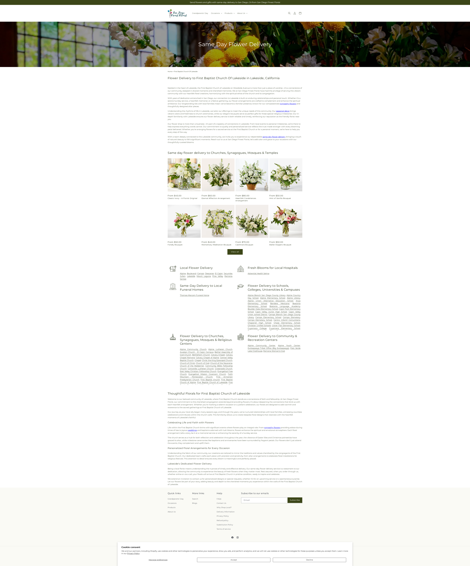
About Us (172, 512)
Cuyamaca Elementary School (284, 328)
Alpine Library (293, 298)
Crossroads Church (223, 368)
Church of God (202, 363)
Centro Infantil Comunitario (287, 320)
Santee (183, 279)
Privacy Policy (133, 553)
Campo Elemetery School (260, 320)
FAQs (219, 499)
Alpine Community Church (193, 349)
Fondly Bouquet (175, 245)
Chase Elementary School (287, 323)
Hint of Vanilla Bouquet (280, 198)
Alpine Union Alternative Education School (270, 301)
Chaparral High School (259, 323)
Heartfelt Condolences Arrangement (245, 199)
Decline (309, 560)
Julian (182, 276)
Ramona (228, 276)
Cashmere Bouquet (244, 245)
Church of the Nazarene (221, 363)
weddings (192, 430)
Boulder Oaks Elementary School (263, 309)
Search (195, 499)
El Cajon (219, 273)
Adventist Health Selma (258, 273)
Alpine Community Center (261, 345)
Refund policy (222, 520)
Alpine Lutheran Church (220, 349)
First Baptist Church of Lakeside (212, 382)
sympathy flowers (288, 104)
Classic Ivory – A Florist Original (182, 198)
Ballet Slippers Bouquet (280, 245)
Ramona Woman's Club (274, 351)
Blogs (194, 503)
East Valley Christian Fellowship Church (198, 371)
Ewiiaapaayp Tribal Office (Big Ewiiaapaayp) (268, 348)
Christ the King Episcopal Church (217, 360)
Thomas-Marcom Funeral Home (194, 295)
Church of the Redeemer (192, 366)
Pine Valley (217, 276)
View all (235, 252)
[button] (216, 13)
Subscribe (295, 500)
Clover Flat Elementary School (286, 325)
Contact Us (221, 503)
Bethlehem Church (201, 355)
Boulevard (191, 273)
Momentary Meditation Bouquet (216, 245)
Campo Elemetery (291, 317)
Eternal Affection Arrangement (216, 198)
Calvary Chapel (218, 355)
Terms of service (224, 529)
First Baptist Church (210, 379)
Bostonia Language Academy (285, 306)
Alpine (183, 273)
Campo (200, 273)
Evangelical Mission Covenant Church (207, 374)
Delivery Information (226, 512)
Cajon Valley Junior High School (271, 312)
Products (172, 507)
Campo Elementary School (268, 317)
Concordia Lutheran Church (201, 368)
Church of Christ (187, 363)
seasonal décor (283, 111)
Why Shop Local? (224, 507)
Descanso (209, 273)
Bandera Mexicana (279, 303)
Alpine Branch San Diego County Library (266, 295)
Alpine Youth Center (289, 345)
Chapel (198, 360)
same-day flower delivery (274, 137)
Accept (234, 560)
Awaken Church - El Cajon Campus (196, 352)
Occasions (172, 503)
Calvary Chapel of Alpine (207, 357)
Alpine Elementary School (272, 298)
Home (170, 71)
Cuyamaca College (257, 328)
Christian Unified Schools (259, 325)
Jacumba (228, 273)
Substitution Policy (225, 525)
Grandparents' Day (176, 499)
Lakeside (191, 276)
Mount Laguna (204, 276)
